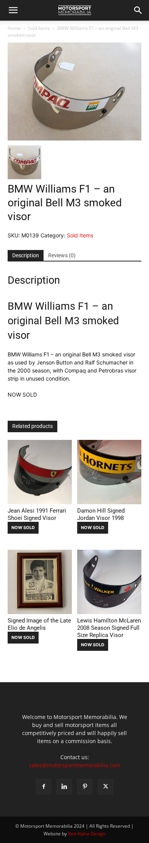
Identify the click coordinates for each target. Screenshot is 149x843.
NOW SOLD (23, 527)
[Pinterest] (84, 786)
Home (14, 28)
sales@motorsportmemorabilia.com (74, 765)
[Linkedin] (64, 786)
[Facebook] (43, 786)
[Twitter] (105, 786)
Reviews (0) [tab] (62, 255)
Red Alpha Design (86, 833)
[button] (13, 10)
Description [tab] (25, 255)
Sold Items (39, 28)
